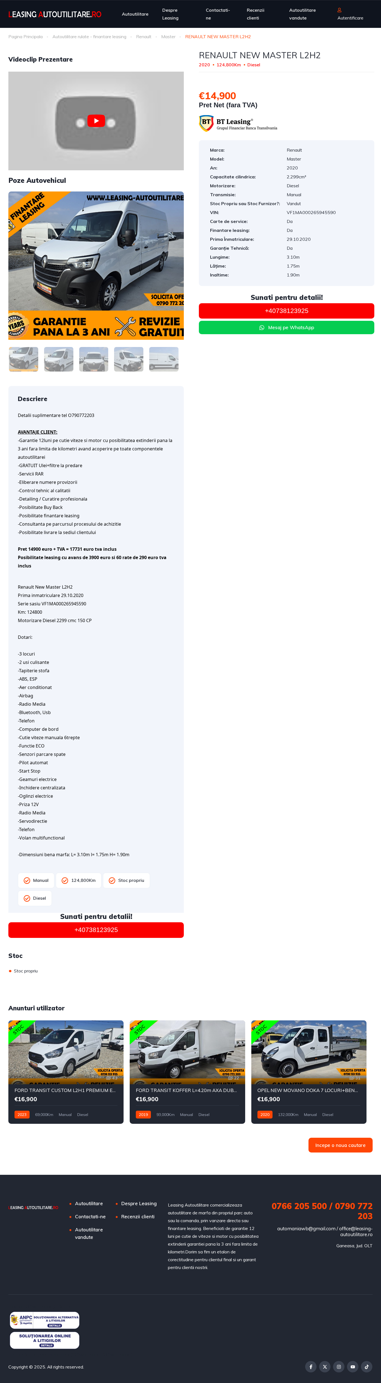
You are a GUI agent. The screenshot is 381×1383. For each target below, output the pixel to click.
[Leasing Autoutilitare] (55, 14)
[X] (325, 1366)
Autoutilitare (135, 14)
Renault (143, 36)
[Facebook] (311, 1366)
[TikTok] (366, 1366)
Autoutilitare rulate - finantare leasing (89, 36)
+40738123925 (96, 929)
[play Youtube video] (96, 121)
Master (168, 36)
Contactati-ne (218, 14)
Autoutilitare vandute (302, 14)
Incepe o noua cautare (340, 1145)
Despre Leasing (170, 14)
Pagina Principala (25, 36)
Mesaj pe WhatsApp (291, 327)
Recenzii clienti (255, 14)
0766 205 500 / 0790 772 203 (322, 1211)
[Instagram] (338, 1366)
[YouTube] (352, 1366)
